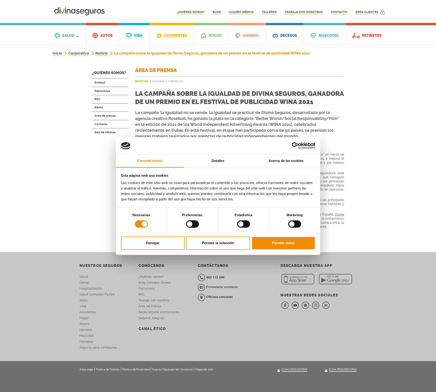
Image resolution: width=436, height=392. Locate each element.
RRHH (98, 107)
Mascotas (86, 335)
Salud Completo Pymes (97, 294)
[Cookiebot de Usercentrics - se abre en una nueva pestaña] (295, 145)
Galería (158, 81)
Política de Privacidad (135, 369)
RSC (97, 99)
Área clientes (367, 12)
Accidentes (87, 312)
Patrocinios (102, 91)
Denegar (152, 243)
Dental (84, 282)
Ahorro (84, 324)
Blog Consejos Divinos (155, 282)
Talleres (269, 12)
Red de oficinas (105, 132)
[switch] (192, 224)
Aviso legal (86, 369)
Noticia (101, 53)
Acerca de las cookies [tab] (286, 161)
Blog (216, 12)
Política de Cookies (108, 369)
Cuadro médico (241, 12)
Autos (83, 300)
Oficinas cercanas (219, 297)
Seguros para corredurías (98, 347)
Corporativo (78, 53)
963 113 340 (215, 277)
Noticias (142, 81)
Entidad (99, 82)
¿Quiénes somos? (190, 12)
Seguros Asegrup (151, 318)
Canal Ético (152, 329)
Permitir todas (283, 243)
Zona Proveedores (343, 369)
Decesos (85, 330)
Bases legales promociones (159, 312)
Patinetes (86, 341)
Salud (83, 276)
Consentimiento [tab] (150, 161)
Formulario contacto (222, 287)
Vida (82, 306)
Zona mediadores (294, 369)
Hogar (84, 318)
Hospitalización (90, 288)
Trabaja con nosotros (304, 12)
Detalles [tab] (218, 161)
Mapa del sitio (204, 369)
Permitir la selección (218, 243)
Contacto (339, 12)
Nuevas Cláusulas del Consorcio (172, 369)
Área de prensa (105, 115)
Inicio (57, 53)
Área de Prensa (150, 306)
